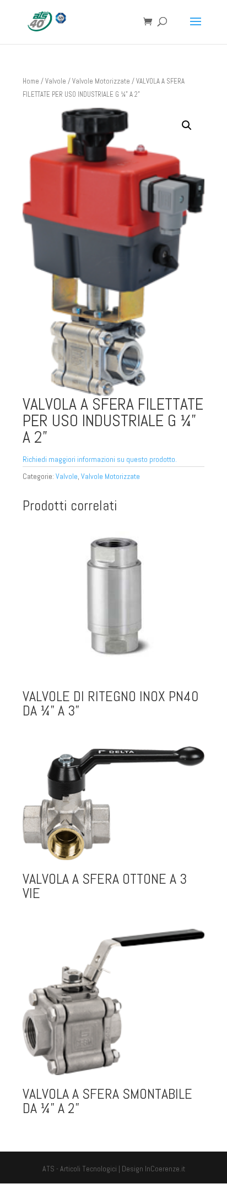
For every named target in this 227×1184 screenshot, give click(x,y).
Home (31, 81)
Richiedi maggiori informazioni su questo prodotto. (100, 459)
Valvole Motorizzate (101, 81)
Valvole (55, 81)
